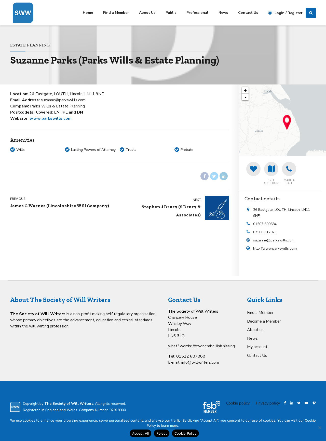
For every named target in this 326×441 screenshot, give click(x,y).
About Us (147, 12)
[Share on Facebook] (204, 176)
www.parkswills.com (51, 118)
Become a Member (264, 321)
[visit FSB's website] (211, 407)
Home (88, 12)
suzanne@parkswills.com (273, 240)
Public (171, 12)
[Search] (311, 13)
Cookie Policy (185, 433)
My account (257, 347)
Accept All (140, 433)
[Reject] (319, 427)
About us (255, 330)
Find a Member (116, 12)
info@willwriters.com (200, 362)
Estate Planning (30, 44)
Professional (197, 12)
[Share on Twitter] (214, 176)
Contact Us (248, 12)
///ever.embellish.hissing (214, 346)
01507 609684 (265, 224)
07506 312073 (265, 232)
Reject (161, 433)
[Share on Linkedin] (224, 176)
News (223, 12)
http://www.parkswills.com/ (275, 248)
